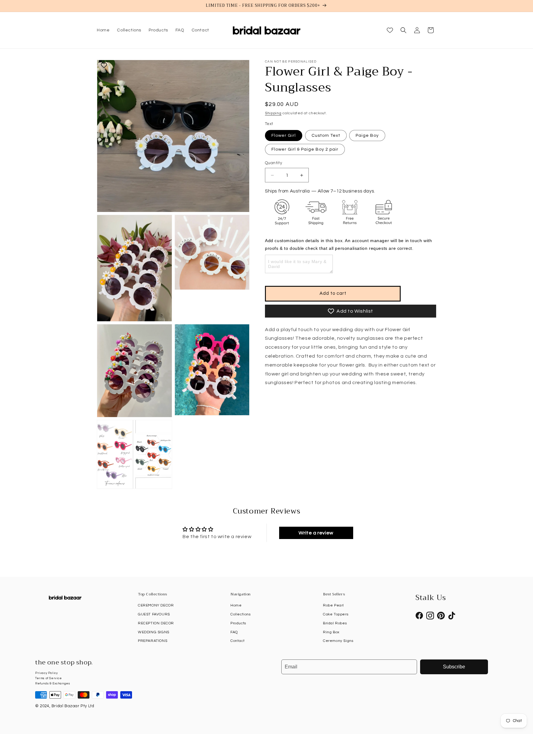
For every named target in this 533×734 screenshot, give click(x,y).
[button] (403, 30)
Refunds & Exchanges (52, 683)
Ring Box (331, 632)
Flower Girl (283, 135)
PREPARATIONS (152, 641)
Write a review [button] (316, 532)
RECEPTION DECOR (156, 623)
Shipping (273, 113)
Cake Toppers (335, 614)
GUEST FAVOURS (154, 614)
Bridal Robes (335, 623)
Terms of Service (48, 678)
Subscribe (454, 666)
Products (238, 623)
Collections (240, 614)
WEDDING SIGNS (153, 632)
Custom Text (326, 135)
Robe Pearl (333, 605)
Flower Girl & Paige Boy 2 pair (304, 149)
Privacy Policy (46, 673)
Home (236, 605)
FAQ (234, 632)
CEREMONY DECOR (156, 605)
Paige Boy (367, 135)
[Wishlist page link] (390, 30)
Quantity (273, 163)
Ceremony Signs (338, 641)
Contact (237, 641)
